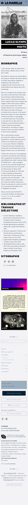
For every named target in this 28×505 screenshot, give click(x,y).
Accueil (3, 349)
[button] (26, 1)
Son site (6, 265)
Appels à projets (6, 363)
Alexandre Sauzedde (16, 478)
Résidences (5, 357)
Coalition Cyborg (6, 196)
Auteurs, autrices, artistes (8, 359)
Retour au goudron (7, 352)
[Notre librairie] (14, 374)
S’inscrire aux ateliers (8, 386)
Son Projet (5, 288)
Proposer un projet (15, 393)
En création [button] (4, 355)
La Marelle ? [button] (5, 371)
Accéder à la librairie (15, 413)
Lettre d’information (15, 399)
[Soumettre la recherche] (25, 341)
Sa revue (4, 328)
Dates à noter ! (6, 383)
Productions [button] (5, 368)
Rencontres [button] (4, 365)
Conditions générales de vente (17, 475)
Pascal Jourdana (19, 480)
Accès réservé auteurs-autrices (14, 484)
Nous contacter (15, 405)
